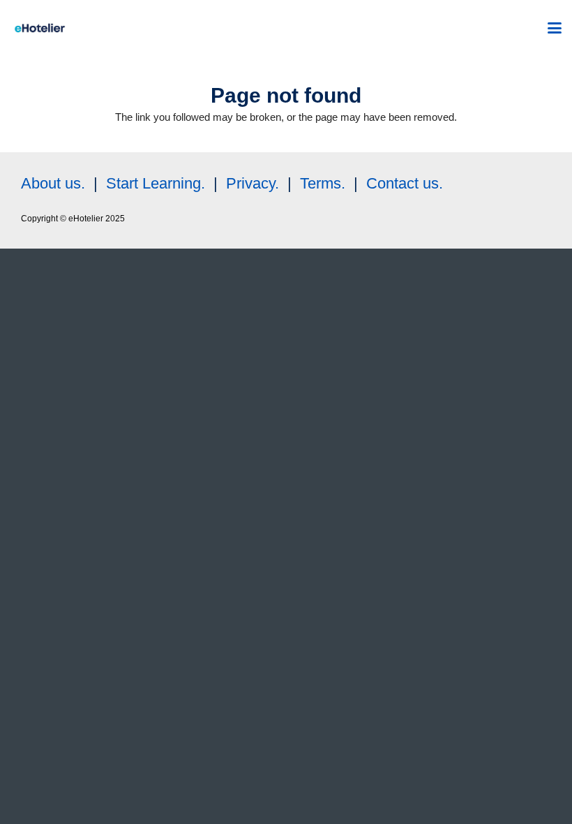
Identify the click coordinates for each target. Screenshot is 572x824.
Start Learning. (153, 183)
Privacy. (252, 183)
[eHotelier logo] (39, 27)
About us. (53, 183)
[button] (554, 28)
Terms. (322, 183)
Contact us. (404, 183)
